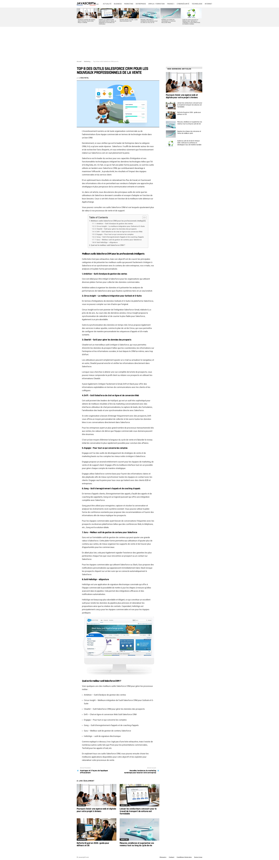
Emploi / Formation (156, 4)
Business (118, 4)
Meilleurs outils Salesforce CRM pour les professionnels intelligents (118, 221)
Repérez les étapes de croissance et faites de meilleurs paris (169, 21)
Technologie (197, 4)
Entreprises (141, 4)
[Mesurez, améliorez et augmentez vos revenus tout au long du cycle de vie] (150, 13)
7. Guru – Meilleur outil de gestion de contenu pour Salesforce (118, 240)
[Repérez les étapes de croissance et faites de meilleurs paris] (170, 13)
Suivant (201, 17)
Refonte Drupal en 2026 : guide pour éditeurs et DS (129, 20)
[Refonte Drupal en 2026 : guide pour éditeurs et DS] (129, 13)
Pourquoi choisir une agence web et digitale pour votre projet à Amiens (86, 21)
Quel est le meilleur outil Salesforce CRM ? (108, 245)
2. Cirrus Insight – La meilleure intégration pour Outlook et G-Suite (120, 226)
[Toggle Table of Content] (143, 217)
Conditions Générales (184, 857)
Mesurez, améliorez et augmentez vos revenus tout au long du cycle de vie (149, 21)
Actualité (107, 4)
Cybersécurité (183, 4)
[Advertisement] (139, 44)
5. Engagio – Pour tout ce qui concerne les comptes (114, 234)
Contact (171, 857)
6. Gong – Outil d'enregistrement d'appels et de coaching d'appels (119, 237)
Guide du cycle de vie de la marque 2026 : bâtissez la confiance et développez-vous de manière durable (191, 22)
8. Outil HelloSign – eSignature (106, 242)
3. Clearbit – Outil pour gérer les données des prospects (116, 229)
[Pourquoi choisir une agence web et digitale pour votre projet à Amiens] (87, 13)
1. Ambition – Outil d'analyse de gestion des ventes (114, 224)
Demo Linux (198, 857)
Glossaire (163, 857)
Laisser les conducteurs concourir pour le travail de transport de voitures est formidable (107, 22)
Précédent (78, 17)
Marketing (128, 4)
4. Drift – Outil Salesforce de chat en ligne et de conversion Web (118, 232)
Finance (170, 4)
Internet (208, 4)
